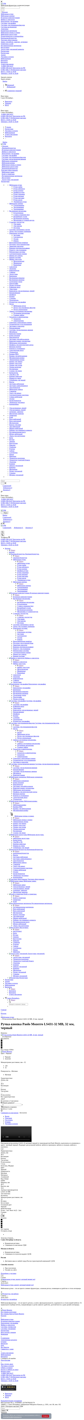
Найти (3, 1410)
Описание (8, 1118)
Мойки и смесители (20, 662)
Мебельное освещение (21, 781)
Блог (2, 1345)
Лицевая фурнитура (20, 558)
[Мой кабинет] (2, 530)
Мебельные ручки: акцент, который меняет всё (17, 1285)
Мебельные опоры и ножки (22, 820)
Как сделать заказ (7, 1364)
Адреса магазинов (7, 1353)
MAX (7, 105)
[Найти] (2, 10)
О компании (5, 1338)
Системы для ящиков (8, 1329)
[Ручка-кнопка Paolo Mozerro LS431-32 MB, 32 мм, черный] (22, 1035)
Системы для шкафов (20, 704)
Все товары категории (8, 1312)
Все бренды (5, 1347)
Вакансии (4, 1343)
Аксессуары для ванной (21, 957)
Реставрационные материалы (23, 907)
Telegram (8, 103)
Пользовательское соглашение (11, 1401)
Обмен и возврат (7, 1368)
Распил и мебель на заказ (9, 1369)
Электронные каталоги (9, 1340)
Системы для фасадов (8, 1327)
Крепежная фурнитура (21, 853)
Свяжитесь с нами (7, 1349)
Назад (13, 550)
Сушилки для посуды (24, 617)
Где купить (9, 1120)
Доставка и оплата (11, 1124)
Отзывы (8, 1122)
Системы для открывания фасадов (25, 727)
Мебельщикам (6, 1355)
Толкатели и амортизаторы (26, 753)
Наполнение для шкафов (21, 688)
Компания (4, 1334)
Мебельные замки (19, 885)
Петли (19, 732)
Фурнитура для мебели (9, 1299)
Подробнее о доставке (8, 1273)
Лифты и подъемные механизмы (28, 743)
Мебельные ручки (23, 563)
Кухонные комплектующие (22, 597)
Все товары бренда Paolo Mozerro (12, 1314)
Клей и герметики (19, 898)
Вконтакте (8, 101)
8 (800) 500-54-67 (7, 66)
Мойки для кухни (23, 667)
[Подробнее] (1, 1292)
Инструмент (17, 931)
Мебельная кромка (19, 805)
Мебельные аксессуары (21, 838)
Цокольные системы (24, 632)
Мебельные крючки (24, 585)
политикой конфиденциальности (12, 1417)
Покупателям (5, 1360)
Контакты (12, 991)
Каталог (12, 552)
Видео (7, 1116)
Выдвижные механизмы (25, 602)
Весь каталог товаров (8, 1332)
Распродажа (5, 1330)
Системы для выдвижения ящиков (25, 768)
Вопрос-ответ (5, 1371)
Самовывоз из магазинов (9, 1113)
